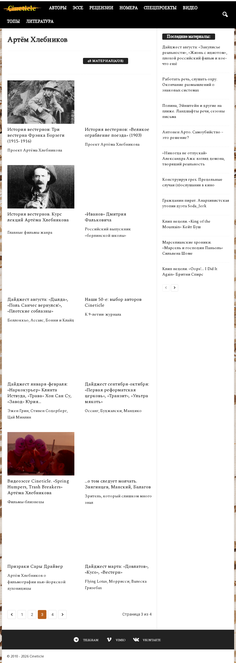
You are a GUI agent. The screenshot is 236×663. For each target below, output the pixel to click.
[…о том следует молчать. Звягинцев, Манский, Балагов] (118, 453)
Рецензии (101, 8)
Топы (13, 21)
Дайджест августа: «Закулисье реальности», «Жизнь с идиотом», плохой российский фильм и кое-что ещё (194, 55)
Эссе (78, 8)
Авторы (58, 8)
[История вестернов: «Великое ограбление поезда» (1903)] (118, 102)
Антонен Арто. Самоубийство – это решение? (192, 135)
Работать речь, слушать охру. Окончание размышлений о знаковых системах (189, 84)
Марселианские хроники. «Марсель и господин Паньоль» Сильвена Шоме (192, 248)
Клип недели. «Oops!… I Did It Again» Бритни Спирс (189, 271)
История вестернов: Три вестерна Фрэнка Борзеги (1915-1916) (36, 135)
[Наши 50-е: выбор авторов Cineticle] (118, 272)
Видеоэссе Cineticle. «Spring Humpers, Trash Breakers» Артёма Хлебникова (38, 487)
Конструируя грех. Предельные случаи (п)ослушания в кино (192, 182)
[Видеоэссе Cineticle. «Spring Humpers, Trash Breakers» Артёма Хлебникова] (40, 453)
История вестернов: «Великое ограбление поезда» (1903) (117, 132)
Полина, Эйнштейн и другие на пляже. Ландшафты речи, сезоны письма (193, 111)
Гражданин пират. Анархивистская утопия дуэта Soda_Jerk (195, 203)
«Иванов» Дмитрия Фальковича (105, 217)
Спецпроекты (160, 8)
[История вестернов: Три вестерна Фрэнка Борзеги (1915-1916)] (40, 102)
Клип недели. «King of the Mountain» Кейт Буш (186, 224)
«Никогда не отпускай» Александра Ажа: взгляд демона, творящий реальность (193, 158)
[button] (225, 15)
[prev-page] (166, 287)
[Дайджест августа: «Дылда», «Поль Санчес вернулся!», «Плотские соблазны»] (40, 272)
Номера (129, 8)
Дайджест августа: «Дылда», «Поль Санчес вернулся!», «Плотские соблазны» (37, 305)
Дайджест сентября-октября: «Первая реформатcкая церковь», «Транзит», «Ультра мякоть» (117, 393)
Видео (190, 8)
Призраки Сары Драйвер (35, 566)
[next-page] (174, 287)
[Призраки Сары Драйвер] (40, 539)
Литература (39, 21)
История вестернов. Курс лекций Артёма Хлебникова (38, 217)
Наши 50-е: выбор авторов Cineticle (113, 302)
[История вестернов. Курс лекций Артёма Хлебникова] (40, 186)
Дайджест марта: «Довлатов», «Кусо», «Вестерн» (117, 569)
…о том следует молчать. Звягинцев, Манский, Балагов (118, 484)
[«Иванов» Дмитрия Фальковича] (118, 186)
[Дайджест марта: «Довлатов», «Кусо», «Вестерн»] (118, 539)
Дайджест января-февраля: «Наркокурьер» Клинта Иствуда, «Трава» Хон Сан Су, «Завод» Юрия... (39, 393)
